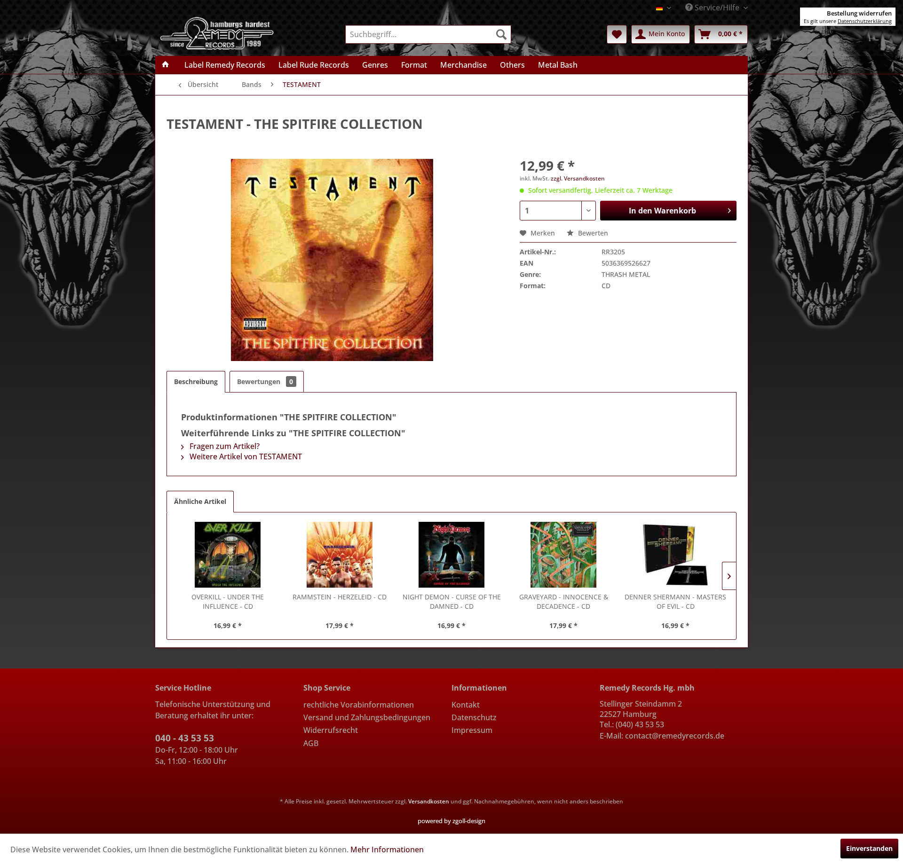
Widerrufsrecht (330, 730)
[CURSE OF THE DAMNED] (451, 555)
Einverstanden (869, 848)
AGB (310, 743)
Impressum (472, 730)
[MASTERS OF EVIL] (675, 555)
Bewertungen (265, 381)
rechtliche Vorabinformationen (358, 705)
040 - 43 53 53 (184, 738)
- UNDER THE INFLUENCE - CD (227, 601)
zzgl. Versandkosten (578, 178)
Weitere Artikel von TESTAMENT (245, 456)
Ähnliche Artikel (200, 501)
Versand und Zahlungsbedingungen (366, 717)
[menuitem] (428, 34)
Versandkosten (428, 801)
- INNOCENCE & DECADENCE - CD (563, 601)
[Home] (165, 65)
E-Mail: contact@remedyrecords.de (662, 736)
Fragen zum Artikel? (224, 446)
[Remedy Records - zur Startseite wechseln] (217, 32)
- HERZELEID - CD (340, 596)
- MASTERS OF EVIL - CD (675, 601)
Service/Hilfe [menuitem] (717, 7)
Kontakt (466, 705)
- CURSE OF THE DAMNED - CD (452, 601)
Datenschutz (474, 717)
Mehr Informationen (387, 849)
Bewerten (592, 232)
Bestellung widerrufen (859, 13)
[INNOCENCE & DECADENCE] (563, 555)
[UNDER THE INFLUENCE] (227, 555)
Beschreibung (196, 381)
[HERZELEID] (339, 555)
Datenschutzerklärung (865, 20)
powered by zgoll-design (451, 821)
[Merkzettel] (617, 34)
